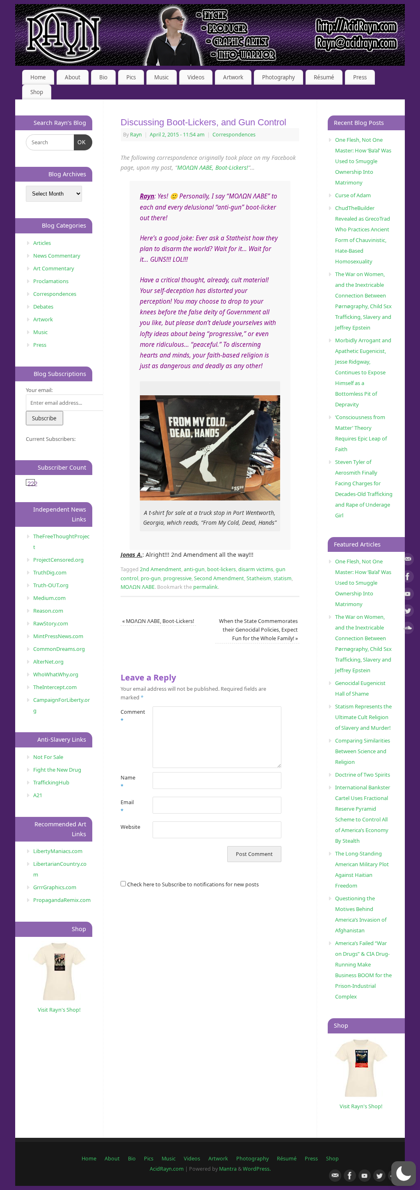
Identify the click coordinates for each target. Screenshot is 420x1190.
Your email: (39, 390)
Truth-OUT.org (50, 585)
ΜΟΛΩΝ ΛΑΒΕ (138, 586)
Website (129, 826)
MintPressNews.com (58, 636)
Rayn (136, 134)
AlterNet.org (48, 661)
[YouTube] (408, 595)
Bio (103, 77)
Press (360, 77)
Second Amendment (219, 578)
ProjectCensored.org (58, 559)
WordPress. (257, 1168)
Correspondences (234, 134)
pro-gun (151, 578)
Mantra (228, 1168)
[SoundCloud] (408, 629)
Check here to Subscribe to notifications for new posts (192, 884)
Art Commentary (53, 268)
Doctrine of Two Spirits (362, 774)
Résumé (324, 77)
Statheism (259, 578)
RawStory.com (50, 623)
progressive (177, 578)
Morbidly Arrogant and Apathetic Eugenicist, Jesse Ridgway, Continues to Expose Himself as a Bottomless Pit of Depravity (363, 372)
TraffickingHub (51, 782)
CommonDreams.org (59, 649)
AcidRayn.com (167, 1168)
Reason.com (48, 610)
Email (127, 806)
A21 (37, 795)
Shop (36, 92)
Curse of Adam (353, 195)
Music (161, 77)
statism (283, 578)
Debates (43, 306)
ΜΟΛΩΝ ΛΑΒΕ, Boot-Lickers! (212, 167)
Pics (131, 77)
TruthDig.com (49, 572)
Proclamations (50, 281)
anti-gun (194, 569)
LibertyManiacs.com (57, 851)
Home (38, 77)
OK (80, 142)
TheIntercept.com (55, 687)
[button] (403, 1173)
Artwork (233, 77)
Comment (129, 716)
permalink (205, 586)
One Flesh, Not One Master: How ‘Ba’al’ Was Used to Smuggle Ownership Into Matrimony (363, 161)
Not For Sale (48, 757)
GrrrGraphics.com (54, 887)
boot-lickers (221, 569)
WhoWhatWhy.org (55, 674)
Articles (42, 243)
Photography (278, 77)
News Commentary (56, 255)
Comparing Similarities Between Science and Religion (362, 751)
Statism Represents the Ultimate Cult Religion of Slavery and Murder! (363, 717)
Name (128, 782)
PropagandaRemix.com (62, 900)
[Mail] (408, 560)
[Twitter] (408, 612)
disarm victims (255, 569)
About (72, 77)
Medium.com (49, 598)
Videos (195, 77)
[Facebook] (408, 578)
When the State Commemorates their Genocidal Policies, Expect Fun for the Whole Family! (258, 630)
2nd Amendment (160, 569)
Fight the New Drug (57, 769)
